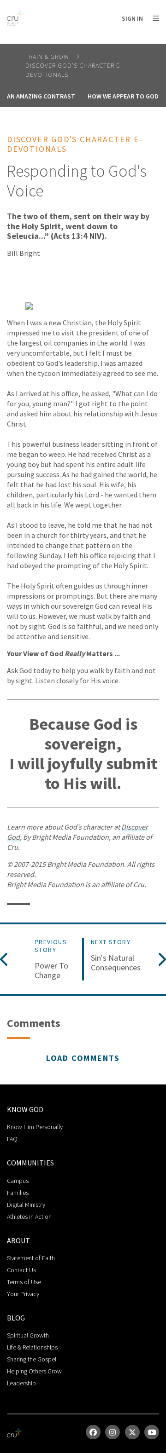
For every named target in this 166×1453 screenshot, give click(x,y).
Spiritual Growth (28, 1335)
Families (18, 1192)
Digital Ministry (26, 1204)
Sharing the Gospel (31, 1359)
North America (47, 42)
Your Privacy (23, 1294)
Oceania (116, 42)
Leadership (21, 1383)
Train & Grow (48, 56)
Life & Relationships (32, 1347)
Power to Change (51, 970)
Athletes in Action (29, 1216)
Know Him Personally (35, 1127)
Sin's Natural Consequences (116, 963)
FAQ (12, 1139)
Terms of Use (24, 1282)
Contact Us (21, 1270)
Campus (18, 1180)
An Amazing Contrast (41, 96)
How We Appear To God (123, 96)
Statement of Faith (31, 1258)
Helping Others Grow (34, 1371)
